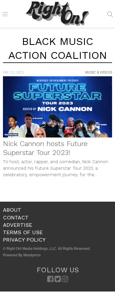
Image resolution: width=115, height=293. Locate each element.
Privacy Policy (24, 240)
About (12, 210)
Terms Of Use (23, 232)
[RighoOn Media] (57, 13)
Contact (16, 217)
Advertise (17, 225)
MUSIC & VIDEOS (98, 72)
